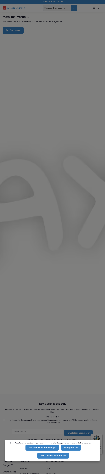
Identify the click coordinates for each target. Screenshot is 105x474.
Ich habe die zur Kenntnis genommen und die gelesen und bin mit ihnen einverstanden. (54, 421)
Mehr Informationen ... (84, 443)
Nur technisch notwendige (42, 447)
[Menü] (93, 7)
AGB (74, 420)
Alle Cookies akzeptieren (53, 455)
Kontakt (24, 468)
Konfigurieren (71, 447)
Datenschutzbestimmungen (32, 420)
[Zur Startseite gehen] (14, 8)
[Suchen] (74, 8)
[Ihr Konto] (99, 7)
